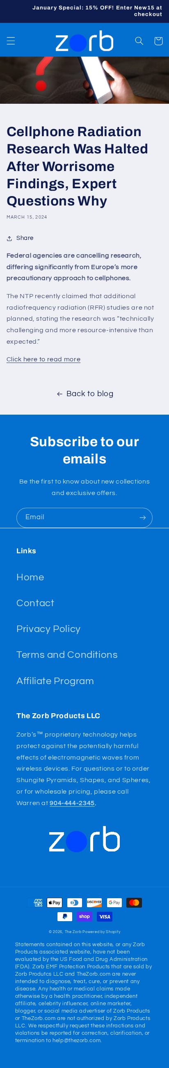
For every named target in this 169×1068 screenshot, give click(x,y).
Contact (35, 603)
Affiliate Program (55, 681)
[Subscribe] (142, 518)
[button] (10, 41)
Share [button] (25, 238)
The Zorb (73, 932)
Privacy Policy (48, 629)
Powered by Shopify (101, 932)
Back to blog (90, 394)
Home (30, 577)
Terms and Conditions (67, 655)
